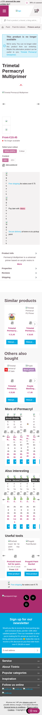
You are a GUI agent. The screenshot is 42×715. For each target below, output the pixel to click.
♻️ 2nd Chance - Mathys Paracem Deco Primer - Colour (8, 500)
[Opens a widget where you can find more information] (33, 711)
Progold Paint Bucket (31, 562)
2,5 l (12, 160)
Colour (22, 151)
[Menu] (4, 11)
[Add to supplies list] (5, 432)
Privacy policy (32, 707)
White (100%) (11, 151)
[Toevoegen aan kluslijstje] (12, 323)
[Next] (38, 104)
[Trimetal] (21, 85)
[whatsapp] (26, 604)
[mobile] (26, 597)
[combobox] (21, 20)
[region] (21, 112)
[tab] (18, 258)
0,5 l (6, 160)
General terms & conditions (15, 707)
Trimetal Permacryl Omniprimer (12, 329)
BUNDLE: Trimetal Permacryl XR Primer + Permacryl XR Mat (8, 438)
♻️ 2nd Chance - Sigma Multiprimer (27, 500)
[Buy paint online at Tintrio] (18, 11)
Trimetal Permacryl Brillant (21, 438)
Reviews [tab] (6, 273)
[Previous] (4, 104)
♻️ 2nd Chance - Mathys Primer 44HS (14, 500)
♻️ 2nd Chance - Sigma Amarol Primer (21, 500)
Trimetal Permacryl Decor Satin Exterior (27, 437)
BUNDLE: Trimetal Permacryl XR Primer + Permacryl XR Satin (14, 438)
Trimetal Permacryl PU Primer (30, 329)
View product (13, 342)
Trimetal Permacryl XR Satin (12, 387)
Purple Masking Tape (30, 387)
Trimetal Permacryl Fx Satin (34, 438)
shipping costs (28, 702)
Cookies (11, 710)
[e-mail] (33, 597)
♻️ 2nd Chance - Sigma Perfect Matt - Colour (34, 500)
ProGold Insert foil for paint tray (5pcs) (14, 562)
